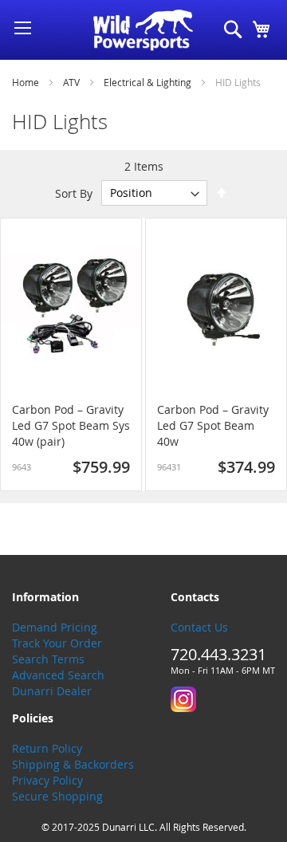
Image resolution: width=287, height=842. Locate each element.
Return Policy (47, 748)
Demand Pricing (54, 627)
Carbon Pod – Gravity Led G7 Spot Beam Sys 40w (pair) (71, 425)
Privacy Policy (47, 780)
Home (26, 82)
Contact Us (199, 627)
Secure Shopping (57, 796)
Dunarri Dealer (52, 690)
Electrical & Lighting (149, 82)
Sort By (73, 192)
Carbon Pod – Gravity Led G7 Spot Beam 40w (213, 425)
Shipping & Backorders (73, 764)
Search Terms (48, 659)
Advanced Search (58, 675)
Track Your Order (57, 643)
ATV (72, 82)
